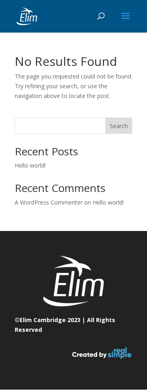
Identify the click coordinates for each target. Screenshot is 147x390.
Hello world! (30, 165)
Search (119, 126)
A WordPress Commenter (48, 202)
